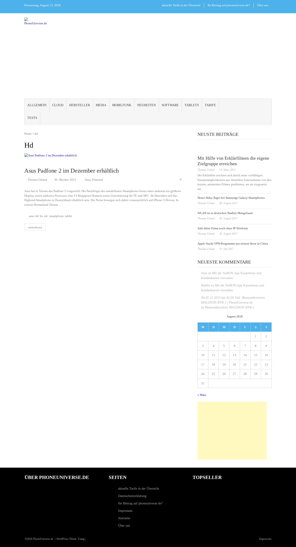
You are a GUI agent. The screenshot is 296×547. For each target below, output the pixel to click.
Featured (97, 179)
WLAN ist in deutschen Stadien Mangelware (225, 213)
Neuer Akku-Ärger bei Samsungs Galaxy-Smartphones (231, 197)
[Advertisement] (148, 62)
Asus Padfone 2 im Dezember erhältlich (71, 170)
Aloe (204, 273)
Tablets (192, 105)
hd (37, 216)
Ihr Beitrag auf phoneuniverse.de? (229, 5)
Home (28, 133)
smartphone (56, 216)
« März (201, 395)
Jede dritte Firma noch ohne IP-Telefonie (222, 228)
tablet (68, 216)
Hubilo (205, 285)
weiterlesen (35, 227)
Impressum (125, 511)
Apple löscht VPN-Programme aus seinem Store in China (232, 243)
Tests (32, 118)
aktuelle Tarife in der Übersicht (181, 5)
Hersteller (79, 105)
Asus (88, 179)
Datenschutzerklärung (132, 496)
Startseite (124, 518)
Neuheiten (146, 105)
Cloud (57, 105)
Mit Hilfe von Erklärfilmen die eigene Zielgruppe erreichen (233, 160)
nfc (46, 216)
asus (31, 216)
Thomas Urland (37, 179)
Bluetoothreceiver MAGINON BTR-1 (229, 307)
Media (101, 105)
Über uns (262, 5)
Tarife (210, 105)
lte (41, 216)
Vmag (81, 539)
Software (170, 105)
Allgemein (36, 105)
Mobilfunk (121, 105)
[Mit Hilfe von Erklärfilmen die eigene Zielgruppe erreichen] (234, 148)
